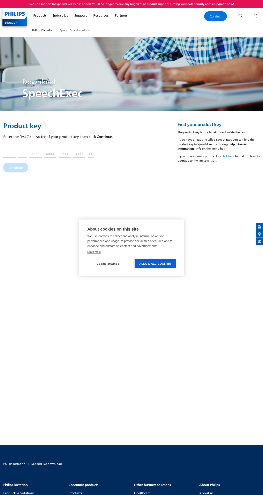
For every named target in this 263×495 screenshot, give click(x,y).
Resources (100, 15)
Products (39, 15)
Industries (60, 15)
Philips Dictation (43, 30)
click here (228, 155)
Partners (121, 15)
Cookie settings (108, 263)
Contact (215, 16)
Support (80, 15)
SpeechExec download (75, 30)
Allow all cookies (155, 263)
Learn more (94, 251)
